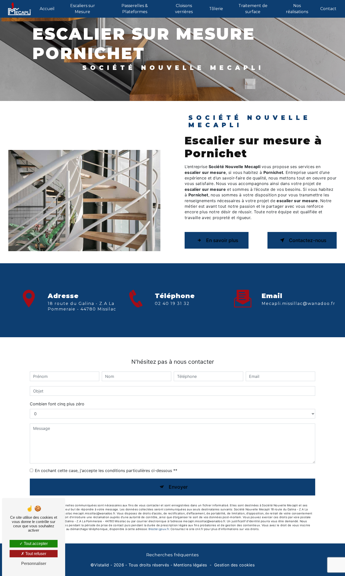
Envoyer (178, 487)
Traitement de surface (252, 8)
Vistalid (101, 564)
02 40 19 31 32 (172, 303)
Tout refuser (35, 554)
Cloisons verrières (184, 8)
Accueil (47, 8)
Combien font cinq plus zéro (57, 403)
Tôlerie (216, 8)
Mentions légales (190, 564)
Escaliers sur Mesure (82, 8)
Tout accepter (35, 543)
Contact (328, 8)
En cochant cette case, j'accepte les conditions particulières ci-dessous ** (106, 470)
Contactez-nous (307, 240)
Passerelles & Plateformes (134, 8)
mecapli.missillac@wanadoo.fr (298, 303)
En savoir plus (222, 240)
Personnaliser (33, 563)
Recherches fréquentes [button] (172, 554)
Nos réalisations (297, 8)
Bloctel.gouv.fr (159, 529)
